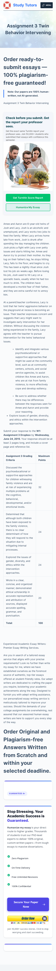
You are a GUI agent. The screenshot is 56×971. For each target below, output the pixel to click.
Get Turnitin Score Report (28, 197)
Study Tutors (25, 5)
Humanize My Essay (28, 207)
